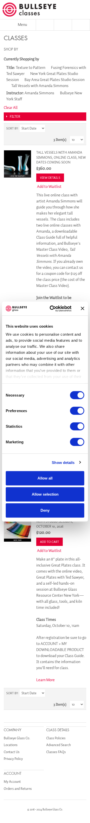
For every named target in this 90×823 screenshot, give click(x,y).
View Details (50, 177)
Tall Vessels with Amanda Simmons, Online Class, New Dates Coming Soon (61, 157)
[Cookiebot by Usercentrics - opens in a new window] (53, 308)
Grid (71, 128)
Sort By (12, 128)
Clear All (11, 108)
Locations (11, 745)
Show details (63, 462)
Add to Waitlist (49, 187)
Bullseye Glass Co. (17, 738)
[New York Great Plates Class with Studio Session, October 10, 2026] (17, 528)
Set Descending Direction (49, 128)
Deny (45, 510)
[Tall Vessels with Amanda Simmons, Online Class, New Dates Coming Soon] (17, 164)
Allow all (45, 478)
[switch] (77, 411)
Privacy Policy (13, 758)
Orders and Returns (18, 788)
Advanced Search (58, 745)
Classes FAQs (56, 752)
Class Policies (56, 738)
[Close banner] (82, 308)
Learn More (45, 680)
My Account (12, 781)
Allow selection (45, 494)
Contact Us (12, 752)
